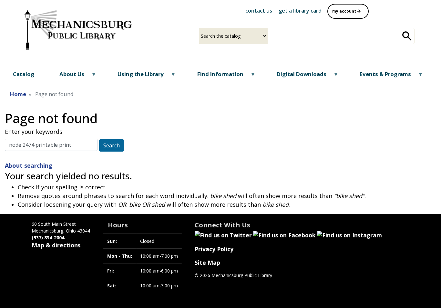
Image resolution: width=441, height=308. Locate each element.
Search (111, 145)
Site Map (207, 262)
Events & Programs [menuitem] (381, 76)
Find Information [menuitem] (216, 76)
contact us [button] (258, 10)
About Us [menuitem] (67, 76)
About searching (28, 165)
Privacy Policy (214, 249)
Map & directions (56, 245)
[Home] (76, 27)
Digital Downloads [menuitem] (297, 76)
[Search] (407, 36)
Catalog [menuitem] (23, 74)
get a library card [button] (300, 10)
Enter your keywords (33, 131)
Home (18, 94)
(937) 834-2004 (48, 237)
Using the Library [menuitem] (136, 76)
